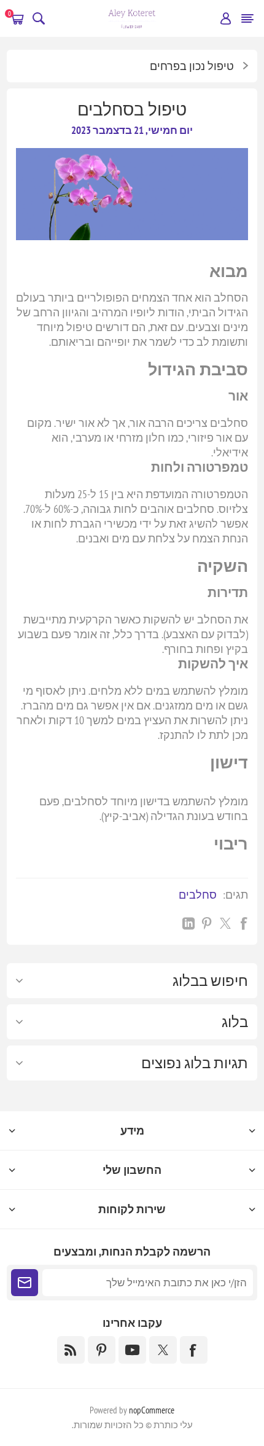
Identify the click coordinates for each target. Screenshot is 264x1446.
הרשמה (24, 1282)
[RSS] (71, 1350)
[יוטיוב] (132, 1350)
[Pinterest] (101, 1350)
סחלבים (198, 895)
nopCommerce (151, 1410)
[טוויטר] (163, 1350)
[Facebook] (194, 1350)
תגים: (235, 895)
